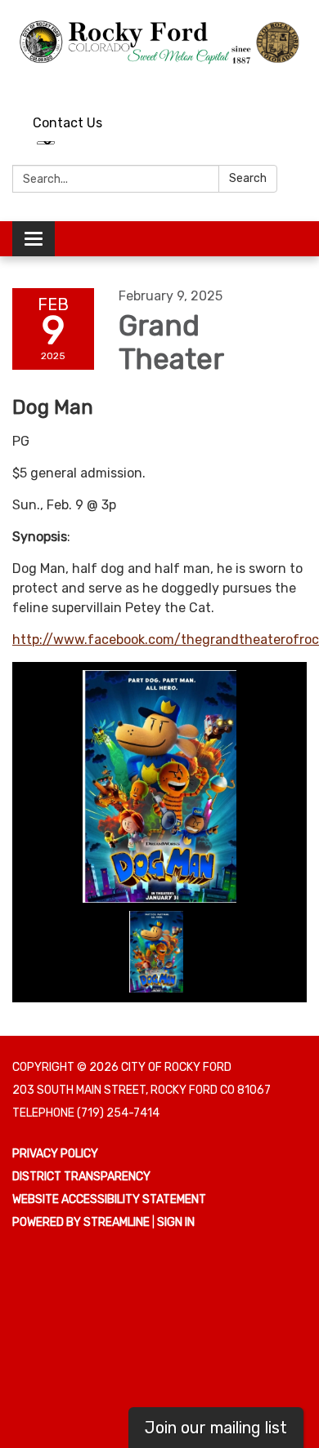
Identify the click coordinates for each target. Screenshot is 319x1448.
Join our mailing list (216, 1427)
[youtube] (266, 83)
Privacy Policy (55, 1154)
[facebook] (296, 83)
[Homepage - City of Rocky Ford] (159, 41)
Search (248, 178)
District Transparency (81, 1177)
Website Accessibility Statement (109, 1199)
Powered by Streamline (81, 1222)
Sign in (176, 1222)
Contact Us (67, 123)
